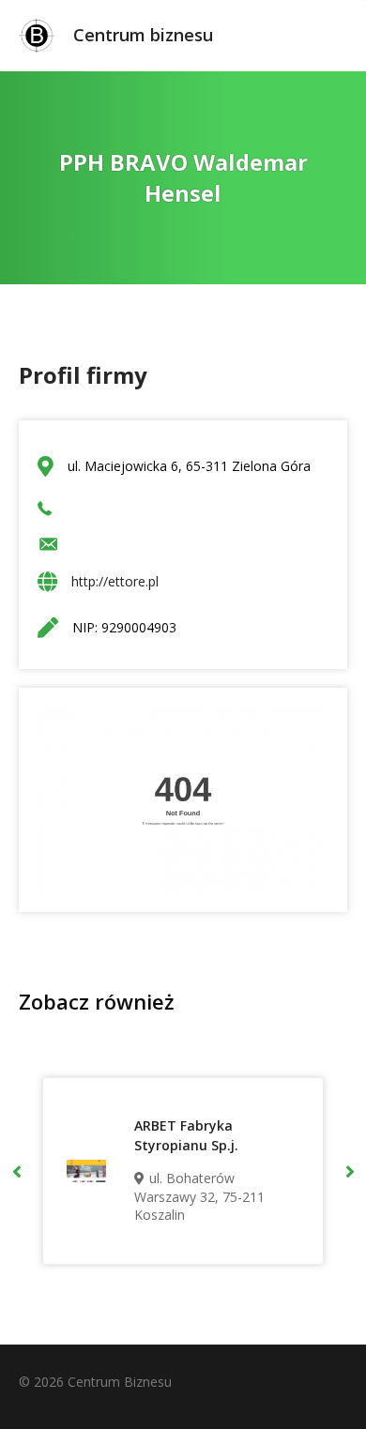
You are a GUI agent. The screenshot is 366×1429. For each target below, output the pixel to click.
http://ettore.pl (115, 581)
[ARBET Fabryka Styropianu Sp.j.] (86, 1171)
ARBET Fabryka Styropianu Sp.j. (186, 1135)
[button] (16, 1170)
